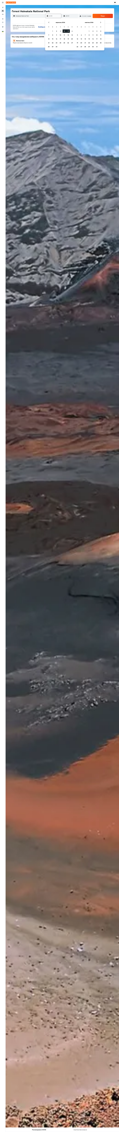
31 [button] (96, 46)
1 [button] (52, 31)
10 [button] (60, 35)
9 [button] (56, 35)
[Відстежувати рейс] (3, 22)
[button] (3, 2)
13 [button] (72, 35)
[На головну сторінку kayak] (11, 2)
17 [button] (60, 39)
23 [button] (56, 43)
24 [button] (60, 43)
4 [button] (64, 31)
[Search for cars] (3, 14)
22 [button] (52, 43)
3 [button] (60, 31)
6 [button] (81, 35)
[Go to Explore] (3, 19)
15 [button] (52, 39)
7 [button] (48, 35)
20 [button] (72, 39)
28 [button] (48, 46)
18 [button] (64, 39)
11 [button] (64, 35)
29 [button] (52, 46)
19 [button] (68, 39)
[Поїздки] (3, 27)
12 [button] (68, 35)
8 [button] (52, 35)
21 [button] (48, 43)
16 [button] (56, 39)
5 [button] (68, 31)
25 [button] (64, 43)
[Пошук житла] (3, 11)
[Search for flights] (3, 7)
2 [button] (56, 31)
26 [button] (68, 43)
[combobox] (30, 16)
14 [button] (48, 39)
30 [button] (56, 46)
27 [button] (72, 43)
